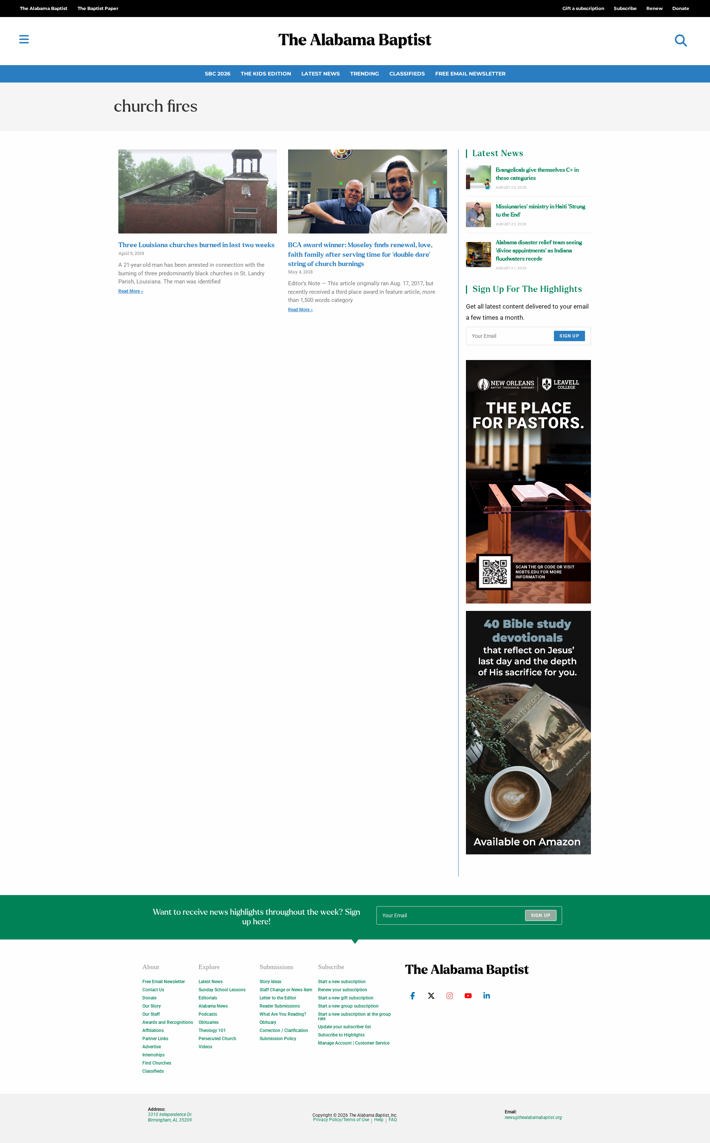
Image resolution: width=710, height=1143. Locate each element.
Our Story (151, 1006)
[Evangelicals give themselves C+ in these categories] (478, 178)
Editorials (208, 998)
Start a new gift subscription (345, 998)
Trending (364, 74)
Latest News (320, 74)
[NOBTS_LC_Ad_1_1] (528, 482)
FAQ (393, 1119)
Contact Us (153, 989)
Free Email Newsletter (470, 74)
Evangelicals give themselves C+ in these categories (537, 174)
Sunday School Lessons (222, 989)
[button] (681, 41)
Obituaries (209, 1022)
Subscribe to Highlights (341, 1035)
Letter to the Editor (278, 998)
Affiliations (153, 1030)
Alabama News (213, 1006)
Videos (205, 1046)
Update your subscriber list (344, 1026)
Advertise (151, 1046)
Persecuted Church (217, 1038)
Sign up (569, 336)
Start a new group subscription (348, 1006)
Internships (153, 1055)
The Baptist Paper (98, 8)
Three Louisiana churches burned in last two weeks (196, 245)
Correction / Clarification (284, 1030)
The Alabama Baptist (43, 8)
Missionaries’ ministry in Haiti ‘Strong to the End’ (540, 211)
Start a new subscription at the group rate (354, 1016)
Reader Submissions (280, 1006)
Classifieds (407, 74)
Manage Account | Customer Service (353, 1043)
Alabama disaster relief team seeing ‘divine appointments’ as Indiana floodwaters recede (539, 251)
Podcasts (208, 1014)
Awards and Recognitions (167, 1022)
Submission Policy (278, 1038)
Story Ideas (270, 981)
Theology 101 (212, 1030)
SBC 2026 (217, 74)
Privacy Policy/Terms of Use (341, 1119)
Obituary (268, 1022)
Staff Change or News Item (286, 989)
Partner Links (155, 1038)
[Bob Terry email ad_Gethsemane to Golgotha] (528, 732)
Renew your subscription (342, 989)
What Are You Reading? (283, 1014)
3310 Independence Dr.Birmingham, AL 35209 (170, 1117)
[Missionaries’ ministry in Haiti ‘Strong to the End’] (478, 214)
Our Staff (151, 1014)
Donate (149, 998)
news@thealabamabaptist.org (533, 1117)
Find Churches (156, 1063)
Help (378, 1119)
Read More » (130, 291)
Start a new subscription (342, 981)
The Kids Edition (266, 74)
